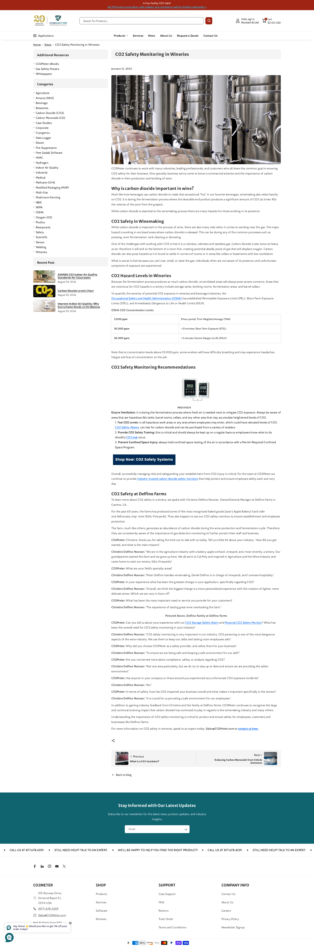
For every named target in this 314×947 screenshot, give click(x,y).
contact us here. (248, 728)
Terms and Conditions (172, 927)
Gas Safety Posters (47, 69)
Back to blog (124, 774)
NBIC (39, 202)
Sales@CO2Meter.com (52, 915)
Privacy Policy (230, 919)
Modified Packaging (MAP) (52, 187)
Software (101, 910)
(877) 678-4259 (48, 908)
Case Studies (44, 123)
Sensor (40, 242)
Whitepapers (44, 73)
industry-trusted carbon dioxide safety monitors (167, 478)
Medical (40, 177)
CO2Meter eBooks (47, 63)
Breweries (42, 108)
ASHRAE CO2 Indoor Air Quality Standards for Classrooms (77, 276)
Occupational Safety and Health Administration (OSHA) (146, 298)
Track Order (166, 919)
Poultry (40, 222)
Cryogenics (43, 132)
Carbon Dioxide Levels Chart (76, 290)
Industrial (41, 172)
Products (119, 35)
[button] (271, 20)
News (47, 44)
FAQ (161, 902)
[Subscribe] (185, 829)
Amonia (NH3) (45, 98)
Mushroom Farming (48, 197)
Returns (163, 910)
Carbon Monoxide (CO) (50, 117)
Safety (40, 232)
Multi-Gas (42, 192)
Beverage (42, 103)
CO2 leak (132, 437)
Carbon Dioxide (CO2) (50, 113)
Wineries (41, 252)
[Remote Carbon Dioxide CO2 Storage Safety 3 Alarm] (196, 390)
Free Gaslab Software (49, 152)
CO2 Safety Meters (127, 427)
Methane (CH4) (45, 182)
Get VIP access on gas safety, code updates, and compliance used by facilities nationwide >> (157, 7)
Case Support (167, 894)
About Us (227, 902)
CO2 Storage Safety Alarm (201, 622)
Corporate (42, 127)
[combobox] (142, 21)
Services (101, 902)
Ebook (40, 142)
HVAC (39, 157)
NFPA (39, 207)
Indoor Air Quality (47, 167)
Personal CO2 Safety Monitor (243, 622)
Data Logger (43, 137)
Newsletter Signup (233, 927)
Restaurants (43, 227)
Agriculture (43, 93)
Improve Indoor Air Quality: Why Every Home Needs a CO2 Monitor (79, 305)
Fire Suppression (46, 147)
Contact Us (228, 894)
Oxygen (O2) (44, 217)
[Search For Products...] (208, 20)
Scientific (42, 237)
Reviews (101, 919)
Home (37, 44)
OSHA (40, 212)
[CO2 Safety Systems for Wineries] (144, 460)
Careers (226, 910)
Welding (41, 247)
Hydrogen (42, 162)
